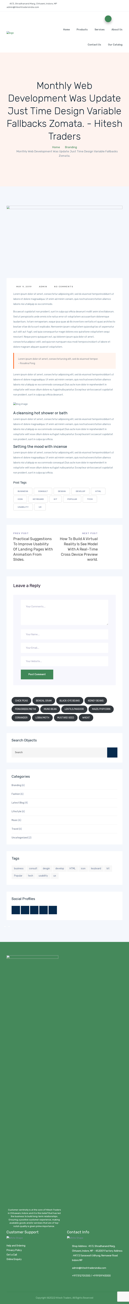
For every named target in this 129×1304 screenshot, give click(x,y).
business (23, 491)
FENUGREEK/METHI (25, 709)
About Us (117, 29)
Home (66, 29)
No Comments (63, 286)
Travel (15, 829)
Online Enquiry (14, 1259)
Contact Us (94, 44)
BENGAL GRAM (44, 700)
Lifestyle (16, 811)
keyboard (38, 499)
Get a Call (12, 1254)
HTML (98, 491)
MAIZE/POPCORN (101, 709)
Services (100, 29)
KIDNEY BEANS (96, 700)
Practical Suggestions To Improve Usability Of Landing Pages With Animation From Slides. (33, 549)
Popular (72, 499)
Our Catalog (115, 44)
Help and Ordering (16, 1245)
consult (43, 491)
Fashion (16, 794)
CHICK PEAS (21, 700)
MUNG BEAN (50, 709)
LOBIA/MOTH (42, 717)
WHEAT (86, 717)
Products (82, 29)
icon (20, 499)
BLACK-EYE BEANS (70, 700)
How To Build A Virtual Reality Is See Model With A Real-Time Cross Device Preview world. (79, 549)
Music (15, 820)
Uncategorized (20, 838)
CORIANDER (21, 717)
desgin (62, 491)
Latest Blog (18, 803)
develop (80, 491)
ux (40, 507)
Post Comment (37, 674)
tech (90, 499)
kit (55, 499)
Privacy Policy (14, 1250)
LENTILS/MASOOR (74, 709)
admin (42, 286)
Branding (71, 147)
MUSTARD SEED (65, 717)
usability (23, 507)
